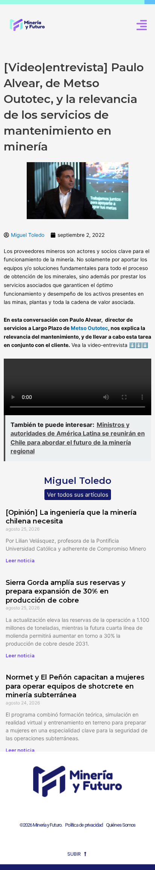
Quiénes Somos (120, 825)
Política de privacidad (83, 825)
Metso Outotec (89, 328)
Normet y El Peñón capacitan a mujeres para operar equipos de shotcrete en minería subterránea (75, 686)
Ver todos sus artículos (77, 494)
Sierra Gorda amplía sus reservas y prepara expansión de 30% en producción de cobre (65, 591)
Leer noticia (20, 560)
